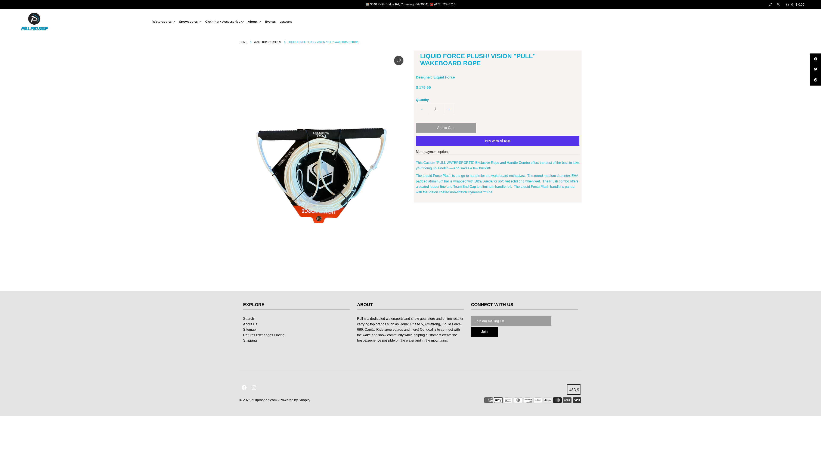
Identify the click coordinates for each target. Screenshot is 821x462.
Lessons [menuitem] (286, 22)
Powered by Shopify (295, 400)
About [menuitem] (252, 22)
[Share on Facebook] (815, 58)
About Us (250, 324)
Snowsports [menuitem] (188, 22)
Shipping (250, 340)
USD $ (574, 390)
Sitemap (249, 329)
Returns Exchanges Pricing (264, 335)
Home (243, 42)
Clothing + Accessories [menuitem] (222, 22)
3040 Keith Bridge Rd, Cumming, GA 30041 (399, 4)
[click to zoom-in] (398, 60)
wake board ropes (267, 42)
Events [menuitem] (270, 22)
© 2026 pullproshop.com (258, 400)
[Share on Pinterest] (815, 80)
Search (248, 318)
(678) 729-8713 (444, 4)
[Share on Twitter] (815, 69)
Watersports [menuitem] (161, 22)
